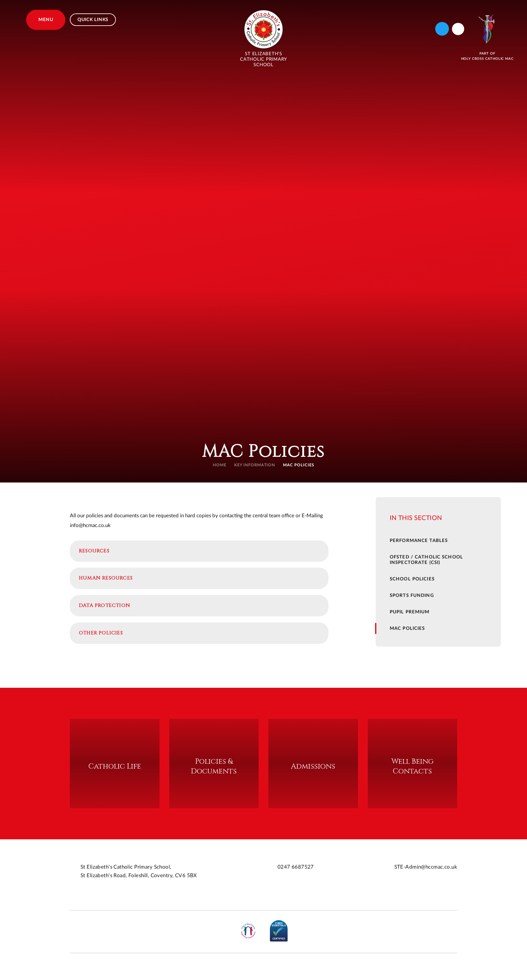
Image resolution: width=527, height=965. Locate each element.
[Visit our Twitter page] (442, 29)
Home (219, 465)
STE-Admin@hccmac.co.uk (425, 867)
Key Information (254, 465)
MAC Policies (298, 465)
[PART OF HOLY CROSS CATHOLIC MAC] (487, 29)
